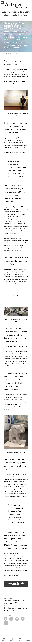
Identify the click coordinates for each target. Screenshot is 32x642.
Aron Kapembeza (17, 452)
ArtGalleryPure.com (10, 214)
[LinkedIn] (17, 619)
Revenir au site (8, 615)
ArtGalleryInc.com (19, 209)
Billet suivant (7, 605)
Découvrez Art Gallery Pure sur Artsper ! (16, 584)
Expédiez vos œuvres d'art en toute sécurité (16, 609)
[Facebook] (5, 619)
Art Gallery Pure (9, 69)
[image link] (16, 432)
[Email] (23, 619)
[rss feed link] (6, 623)
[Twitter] (11, 619)
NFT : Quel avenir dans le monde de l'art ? (14, 601)
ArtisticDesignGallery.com (12, 219)
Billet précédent (8, 598)
